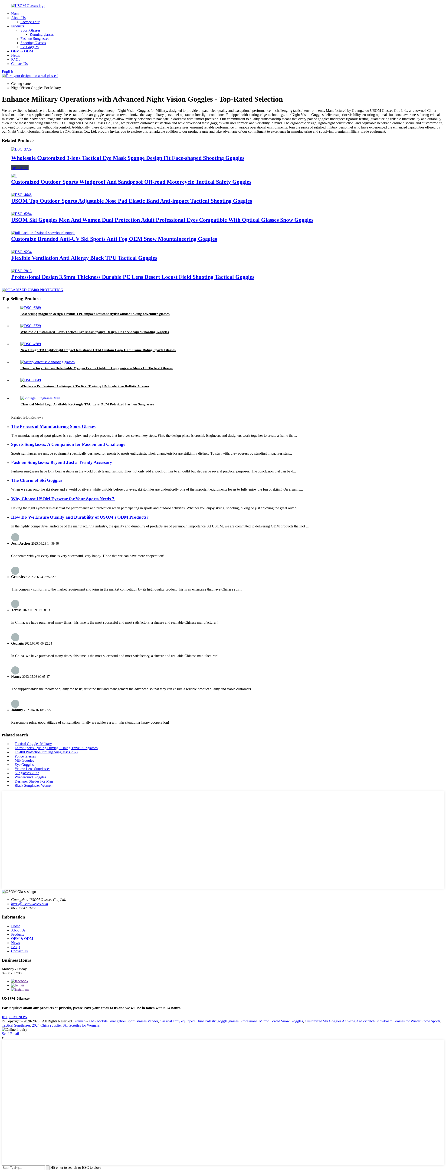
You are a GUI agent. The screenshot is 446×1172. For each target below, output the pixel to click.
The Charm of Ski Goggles (36, 480)
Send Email (10, 1034)
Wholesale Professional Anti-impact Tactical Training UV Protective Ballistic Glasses (84, 386)
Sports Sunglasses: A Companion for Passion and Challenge (68, 444)
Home (15, 14)
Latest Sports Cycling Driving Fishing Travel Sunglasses (56, 748)
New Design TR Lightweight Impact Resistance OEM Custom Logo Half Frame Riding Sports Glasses (98, 350)
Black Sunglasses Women (33, 785)
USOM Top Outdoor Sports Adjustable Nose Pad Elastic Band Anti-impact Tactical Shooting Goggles (131, 201)
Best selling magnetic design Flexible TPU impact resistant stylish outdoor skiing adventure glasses (95, 314)
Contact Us (19, 64)
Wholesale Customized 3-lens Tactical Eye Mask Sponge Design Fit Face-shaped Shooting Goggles (127, 158)
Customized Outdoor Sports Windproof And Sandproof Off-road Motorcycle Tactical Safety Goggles (131, 182)
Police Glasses (25, 756)
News (15, 55)
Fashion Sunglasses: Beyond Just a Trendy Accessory (61, 462)
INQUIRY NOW (14, 1017)
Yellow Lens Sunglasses (32, 769)
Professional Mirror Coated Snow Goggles (271, 1021)
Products (17, 26)
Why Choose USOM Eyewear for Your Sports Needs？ (63, 498)
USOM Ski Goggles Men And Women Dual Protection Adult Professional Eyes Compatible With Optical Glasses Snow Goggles (162, 220)
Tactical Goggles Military (33, 744)
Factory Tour (29, 22)
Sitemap (79, 1021)
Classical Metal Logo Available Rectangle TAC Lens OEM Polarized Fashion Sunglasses (87, 404)
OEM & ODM (22, 51)
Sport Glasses (30, 30)
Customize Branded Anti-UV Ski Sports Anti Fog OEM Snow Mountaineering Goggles (114, 239)
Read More (20, 168)
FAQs (15, 59)
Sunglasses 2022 (27, 773)
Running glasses (42, 34)
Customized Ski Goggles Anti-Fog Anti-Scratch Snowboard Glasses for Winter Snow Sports (372, 1021)
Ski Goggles (29, 47)
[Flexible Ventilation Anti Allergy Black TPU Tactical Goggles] (21, 252)
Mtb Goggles (24, 760)
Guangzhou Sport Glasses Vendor (133, 1021)
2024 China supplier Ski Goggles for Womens (66, 1025)
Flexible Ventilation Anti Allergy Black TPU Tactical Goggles (84, 258)
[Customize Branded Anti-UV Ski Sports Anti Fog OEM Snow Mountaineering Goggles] (43, 233)
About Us (18, 18)
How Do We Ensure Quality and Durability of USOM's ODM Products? (80, 517)
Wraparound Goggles (30, 777)
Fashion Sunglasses (34, 39)
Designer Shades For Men (34, 781)
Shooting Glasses (33, 43)
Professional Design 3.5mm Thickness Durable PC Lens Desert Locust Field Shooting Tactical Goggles (132, 277)
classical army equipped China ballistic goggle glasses (199, 1021)
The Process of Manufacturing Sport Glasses (53, 426)
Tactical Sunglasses (16, 1025)
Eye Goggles (24, 765)
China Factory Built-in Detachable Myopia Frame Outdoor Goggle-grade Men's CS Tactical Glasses (96, 368)
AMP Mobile (98, 1021)
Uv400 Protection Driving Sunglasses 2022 (46, 752)
